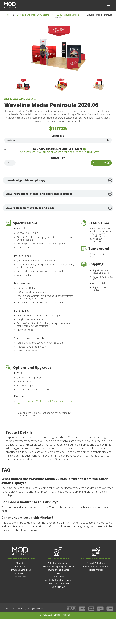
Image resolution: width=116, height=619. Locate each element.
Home (6, 14)
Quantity (58, 157)
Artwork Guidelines (96, 563)
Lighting (58, 135)
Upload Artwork (95, 569)
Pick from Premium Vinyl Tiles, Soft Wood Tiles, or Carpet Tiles (45, 402)
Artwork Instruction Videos (95, 566)
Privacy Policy (20, 573)
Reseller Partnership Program (58, 580)
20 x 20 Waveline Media (68, 14)
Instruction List (58, 586)
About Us (20, 563)
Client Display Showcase (58, 583)
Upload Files (69, 614)
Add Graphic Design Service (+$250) (57, 148)
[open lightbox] (58, 49)
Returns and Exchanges (58, 569)
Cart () (57, 614)
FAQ (58, 573)
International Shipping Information (58, 566)
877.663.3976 (46, 614)
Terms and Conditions (20, 569)
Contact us (20, 566)
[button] (108, 5)
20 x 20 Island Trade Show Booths (33, 14)
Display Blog (20, 576)
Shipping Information (58, 563)
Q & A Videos (58, 576)
